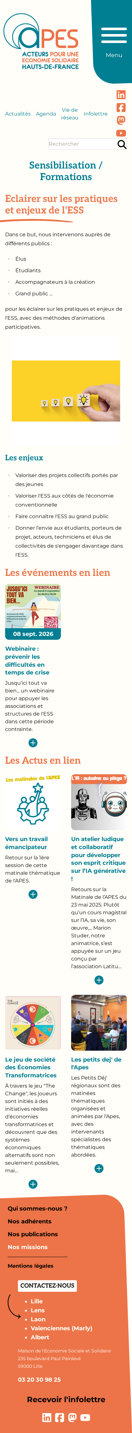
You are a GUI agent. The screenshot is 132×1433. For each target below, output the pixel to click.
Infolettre (96, 114)
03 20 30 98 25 (39, 1379)
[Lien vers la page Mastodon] (121, 120)
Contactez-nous (47, 1285)
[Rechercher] (122, 144)
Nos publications (33, 1234)
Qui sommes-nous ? (38, 1208)
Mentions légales (31, 1266)
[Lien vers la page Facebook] (121, 107)
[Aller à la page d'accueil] (41, 41)
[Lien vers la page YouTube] (121, 133)
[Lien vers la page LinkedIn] (121, 95)
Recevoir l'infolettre (66, 1399)
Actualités (18, 114)
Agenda (46, 114)
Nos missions (28, 1247)
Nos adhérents (30, 1221)
